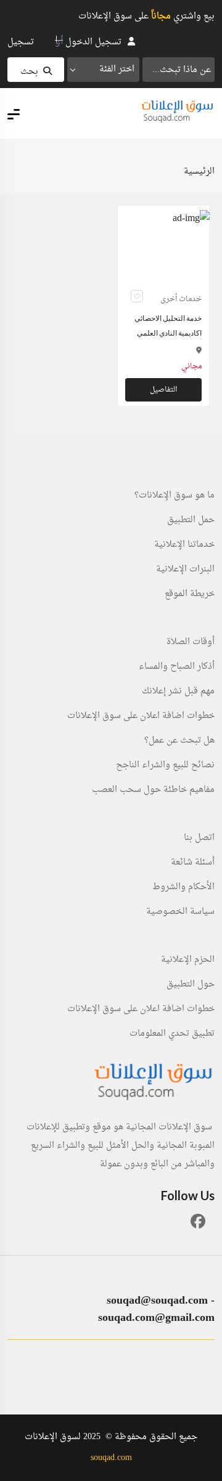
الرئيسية (199, 171)
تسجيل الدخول (93, 42)
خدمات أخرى (181, 299)
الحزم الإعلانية (188, 960)
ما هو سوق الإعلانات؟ (174, 496)
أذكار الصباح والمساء (177, 667)
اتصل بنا (199, 838)
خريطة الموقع (190, 594)
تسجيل (20, 42)
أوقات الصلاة (190, 642)
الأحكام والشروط (183, 887)
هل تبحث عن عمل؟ (179, 741)
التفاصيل (163, 390)
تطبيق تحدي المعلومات (172, 1034)
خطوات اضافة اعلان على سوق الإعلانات (141, 716)
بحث (29, 71)
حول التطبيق (190, 985)
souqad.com (111, 1458)
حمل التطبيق (191, 520)
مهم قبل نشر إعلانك (178, 691)
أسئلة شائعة (193, 863)
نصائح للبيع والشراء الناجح (165, 765)
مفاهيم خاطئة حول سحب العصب (153, 790)
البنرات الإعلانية (185, 569)
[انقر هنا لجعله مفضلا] (137, 296)
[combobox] (103, 69)
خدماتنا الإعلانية (184, 545)
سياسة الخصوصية (180, 912)
